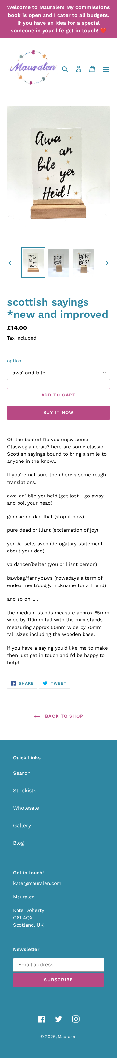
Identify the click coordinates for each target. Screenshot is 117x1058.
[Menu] (106, 68)
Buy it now (58, 412)
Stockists (24, 790)
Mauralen (67, 1036)
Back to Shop (63, 715)
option (14, 360)
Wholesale (26, 808)
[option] (33, 263)
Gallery (22, 825)
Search (22, 773)
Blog (18, 843)
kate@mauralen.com (37, 883)
